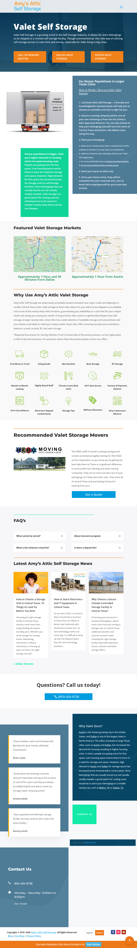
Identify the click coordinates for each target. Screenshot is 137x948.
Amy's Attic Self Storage (43, 932)
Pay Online (93, 944)
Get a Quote (93, 494)
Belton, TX (104, 787)
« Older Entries (23, 664)
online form (90, 842)
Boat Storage (92, 364)
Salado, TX (118, 787)
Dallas (50, 279)
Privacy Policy (33, 936)
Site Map (19, 936)
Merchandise (68, 364)
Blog (10, 936)
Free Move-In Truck (19, 364)
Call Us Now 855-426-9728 (28, 57)
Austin (118, 277)
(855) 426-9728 (68, 697)
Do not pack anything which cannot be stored (99, 165)
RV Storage (117, 364)
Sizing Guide (44, 364)
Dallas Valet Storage (64, 57)
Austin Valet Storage (103, 57)
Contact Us (84, 814)
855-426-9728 (23, 883)
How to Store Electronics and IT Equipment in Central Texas (68, 603)
